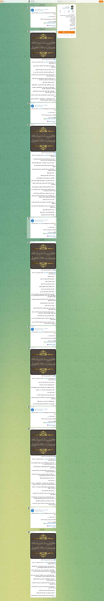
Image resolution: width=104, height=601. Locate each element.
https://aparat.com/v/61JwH (50, 422)
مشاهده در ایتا (67, 32)
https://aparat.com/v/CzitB (50, 342)
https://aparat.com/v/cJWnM (49, 233)
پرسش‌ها (61, 35)
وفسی (49, 16)
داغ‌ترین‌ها (67, 35)
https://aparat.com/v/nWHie (50, 523)
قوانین (64, 35)
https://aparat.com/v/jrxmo (50, 23)
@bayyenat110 (72, 29)
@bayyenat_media (65, 8)
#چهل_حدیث (40, 13)
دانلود (101, 1)
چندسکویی (72, 35)
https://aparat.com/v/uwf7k (50, 119)
